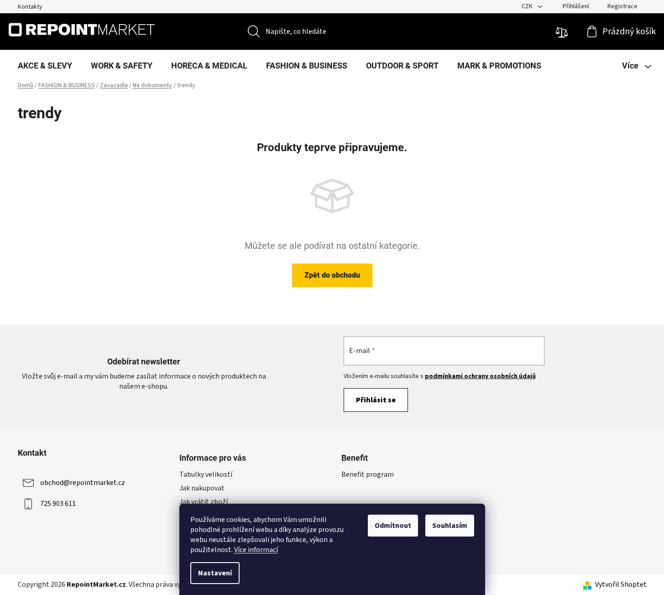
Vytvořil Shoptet (621, 584)
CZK (528, 6)
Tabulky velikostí (205, 474)
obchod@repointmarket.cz (82, 483)
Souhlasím (449, 526)
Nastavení (215, 573)
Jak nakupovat (202, 488)
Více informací (256, 550)
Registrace (622, 6)
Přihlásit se (376, 400)
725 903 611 (58, 504)
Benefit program (367, 474)
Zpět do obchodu (332, 275)
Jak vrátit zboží (203, 502)
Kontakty (30, 6)
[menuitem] (45, 65)
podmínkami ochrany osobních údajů (480, 376)
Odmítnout (393, 526)
